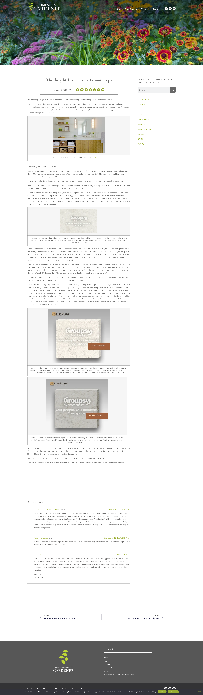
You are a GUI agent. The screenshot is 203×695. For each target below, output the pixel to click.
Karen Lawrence (41, 538)
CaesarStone (39, 555)
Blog (119, 9)
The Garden (131, 9)
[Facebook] (174, 8)
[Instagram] (166, 8)
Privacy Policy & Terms (61, 688)
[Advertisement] (78, 482)
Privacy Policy (173, 692)
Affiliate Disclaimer (78, 688)
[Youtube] (170, 8)
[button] (77, 89)
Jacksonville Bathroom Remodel (47, 510)
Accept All (162, 692)
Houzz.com (99, 158)
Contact (156, 9)
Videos (144, 9)
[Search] (173, 90)
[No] (199, 691)
